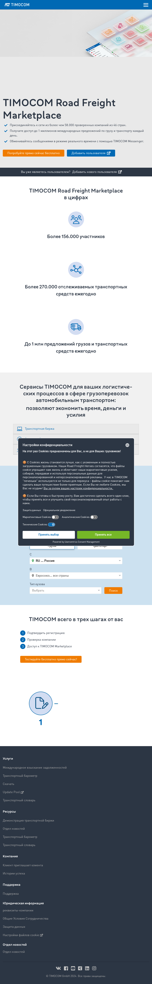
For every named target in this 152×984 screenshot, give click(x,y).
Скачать (8, 784)
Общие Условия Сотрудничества (25, 918)
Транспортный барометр (20, 776)
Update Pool (11, 792)
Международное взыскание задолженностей (35, 767)
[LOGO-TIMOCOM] (16, 5)
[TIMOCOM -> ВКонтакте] (59, 968)
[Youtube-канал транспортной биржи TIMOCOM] (73, 968)
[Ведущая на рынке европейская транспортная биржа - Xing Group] (80, 968)
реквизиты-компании (18, 910)
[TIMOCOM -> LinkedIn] (87, 968)
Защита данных (14, 926)
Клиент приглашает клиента (23, 865)
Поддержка (11, 885)
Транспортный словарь (19, 800)
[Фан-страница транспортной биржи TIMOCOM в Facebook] (66, 968)
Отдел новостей (14, 828)
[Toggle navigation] (145, 4)
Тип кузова (37, 584)
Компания (10, 856)
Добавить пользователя (89, 153)
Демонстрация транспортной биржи (28, 820)
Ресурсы (9, 811)
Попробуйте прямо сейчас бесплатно (33, 153)
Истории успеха (14, 873)
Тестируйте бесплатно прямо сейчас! (51, 659)
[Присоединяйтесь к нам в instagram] (94, 968)
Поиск (113, 590)
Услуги (8, 759)
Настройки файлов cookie (21, 935)
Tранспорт (100, 545)
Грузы (52, 545)
